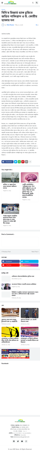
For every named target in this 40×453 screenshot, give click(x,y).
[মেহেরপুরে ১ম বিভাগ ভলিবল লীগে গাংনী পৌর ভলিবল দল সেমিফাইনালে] (10, 332)
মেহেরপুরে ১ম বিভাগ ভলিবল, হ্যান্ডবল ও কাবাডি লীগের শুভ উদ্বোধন (29, 340)
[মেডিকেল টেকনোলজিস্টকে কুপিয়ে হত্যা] (6, 279)
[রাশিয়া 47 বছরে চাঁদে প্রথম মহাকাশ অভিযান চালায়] (10, 177)
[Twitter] (15, 161)
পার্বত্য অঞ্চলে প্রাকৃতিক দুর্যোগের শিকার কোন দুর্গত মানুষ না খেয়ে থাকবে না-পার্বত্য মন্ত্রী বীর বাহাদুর (10, 219)
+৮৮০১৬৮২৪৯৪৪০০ (26, 433)
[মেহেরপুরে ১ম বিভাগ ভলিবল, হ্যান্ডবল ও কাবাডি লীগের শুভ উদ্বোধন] (30, 332)
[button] (2, 2)
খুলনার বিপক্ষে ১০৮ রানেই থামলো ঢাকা (28, 321)
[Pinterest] (22, 161)
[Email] (26, 161)
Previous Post (6, 251)
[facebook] (13, 441)
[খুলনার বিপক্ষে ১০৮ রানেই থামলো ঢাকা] (30, 313)
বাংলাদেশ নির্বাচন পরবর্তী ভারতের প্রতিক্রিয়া (24, 284)
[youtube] (22, 441)
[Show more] (30, 161)
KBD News (16, 449)
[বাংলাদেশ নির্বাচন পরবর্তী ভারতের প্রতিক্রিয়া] (6, 287)
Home (3, 9)
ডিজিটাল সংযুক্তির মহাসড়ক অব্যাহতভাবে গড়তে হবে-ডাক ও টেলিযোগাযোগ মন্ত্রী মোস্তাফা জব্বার (25, 293)
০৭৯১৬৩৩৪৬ (23, 435)
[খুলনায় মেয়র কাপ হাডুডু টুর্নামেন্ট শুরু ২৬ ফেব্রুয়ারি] (10, 313)
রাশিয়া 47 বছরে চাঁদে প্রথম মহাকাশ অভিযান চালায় (10, 186)
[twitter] (18, 441)
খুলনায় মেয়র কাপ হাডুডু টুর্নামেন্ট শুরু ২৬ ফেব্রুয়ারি (9, 321)
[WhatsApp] (19, 161)
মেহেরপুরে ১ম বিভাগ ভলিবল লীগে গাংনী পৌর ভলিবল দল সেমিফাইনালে (10, 340)
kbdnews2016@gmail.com (21, 437)
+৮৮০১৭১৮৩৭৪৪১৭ (17, 433)
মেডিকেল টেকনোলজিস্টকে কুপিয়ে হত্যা (23, 276)
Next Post (35, 251)
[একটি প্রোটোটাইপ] (29, 177)
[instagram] (26, 441)
